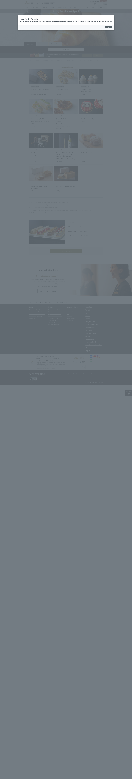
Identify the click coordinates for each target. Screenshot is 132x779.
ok (108, 27)
